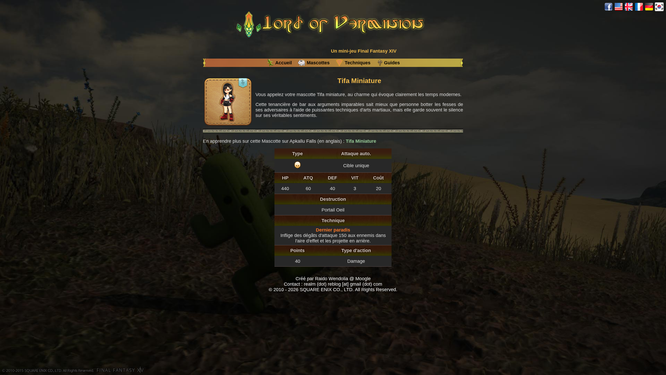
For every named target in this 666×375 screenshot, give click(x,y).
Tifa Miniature (361, 141)
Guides (392, 62)
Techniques (357, 62)
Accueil (283, 62)
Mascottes (318, 62)
